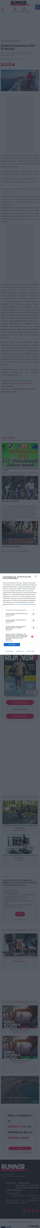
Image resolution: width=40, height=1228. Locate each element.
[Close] (36, 577)
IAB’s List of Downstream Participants (22, 604)
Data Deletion (9, 651)
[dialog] (20, 614)
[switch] (32, 614)
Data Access (20, 651)
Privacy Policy (31, 651)
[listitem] (20, 610)
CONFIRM (11, 644)
